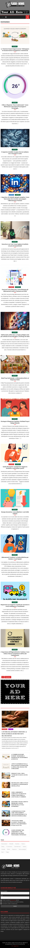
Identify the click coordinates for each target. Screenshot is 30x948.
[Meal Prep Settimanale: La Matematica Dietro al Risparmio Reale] (15, 364)
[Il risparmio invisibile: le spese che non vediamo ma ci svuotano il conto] (15, 138)
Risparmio (14, 46)
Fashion (24, 846)
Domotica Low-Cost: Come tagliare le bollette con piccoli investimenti (15, 245)
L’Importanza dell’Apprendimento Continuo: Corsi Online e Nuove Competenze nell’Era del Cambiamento (15, 653)
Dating (2, 846)
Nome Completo (4, 891)
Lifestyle (3, 849)
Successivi (8, 677)
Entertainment (17, 846)
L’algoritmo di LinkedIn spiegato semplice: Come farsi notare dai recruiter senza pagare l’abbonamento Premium (15, 198)
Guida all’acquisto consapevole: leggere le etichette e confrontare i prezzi (15, 467)
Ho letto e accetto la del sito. (10, 900)
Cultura (11, 729)
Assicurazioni (4, 843)
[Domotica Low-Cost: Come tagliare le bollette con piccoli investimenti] (15, 230)
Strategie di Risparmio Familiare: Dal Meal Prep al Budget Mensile (15, 422)
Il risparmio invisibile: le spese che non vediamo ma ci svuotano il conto (15, 152)
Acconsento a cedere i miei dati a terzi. (10, 903)
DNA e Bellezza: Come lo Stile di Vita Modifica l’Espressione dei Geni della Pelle (19, 784)
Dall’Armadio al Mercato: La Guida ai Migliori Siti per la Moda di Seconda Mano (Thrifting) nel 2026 (15, 335)
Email (2, 895)
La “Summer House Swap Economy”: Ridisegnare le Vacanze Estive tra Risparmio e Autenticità (15, 49)
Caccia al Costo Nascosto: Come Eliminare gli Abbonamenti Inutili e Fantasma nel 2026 (15, 290)
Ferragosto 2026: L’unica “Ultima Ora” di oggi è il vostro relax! (19, 775)
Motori (8, 849)
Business (11, 194)
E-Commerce (9, 846)
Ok (12, 945)
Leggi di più (15, 945)
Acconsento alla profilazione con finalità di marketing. (12, 901)
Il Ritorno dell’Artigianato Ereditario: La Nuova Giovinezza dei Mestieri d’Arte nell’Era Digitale (14, 733)
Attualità (11, 287)
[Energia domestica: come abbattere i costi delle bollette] (15, 498)
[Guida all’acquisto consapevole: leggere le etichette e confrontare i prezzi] (15, 453)
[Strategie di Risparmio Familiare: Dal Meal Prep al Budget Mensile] (15, 407)
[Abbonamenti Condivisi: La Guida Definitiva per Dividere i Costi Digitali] (15, 543)
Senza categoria (22, 849)
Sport (2, 852)
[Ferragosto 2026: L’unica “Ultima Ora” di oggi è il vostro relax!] (6, 776)
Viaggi (7, 852)
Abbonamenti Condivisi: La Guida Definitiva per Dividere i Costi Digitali (15, 558)
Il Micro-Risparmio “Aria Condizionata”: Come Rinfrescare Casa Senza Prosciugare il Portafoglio (15, 106)
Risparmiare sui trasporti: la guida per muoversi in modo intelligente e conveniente (15, 605)
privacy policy (13, 900)
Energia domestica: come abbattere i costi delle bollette (15, 512)
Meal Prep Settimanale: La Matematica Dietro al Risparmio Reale (15, 378)
